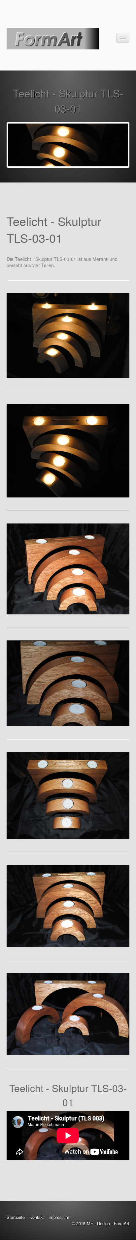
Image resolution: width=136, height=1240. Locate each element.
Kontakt (36, 1217)
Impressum (59, 1217)
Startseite (16, 1217)
